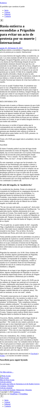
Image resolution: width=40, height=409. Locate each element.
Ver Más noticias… (6, 372)
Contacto (7, 16)
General (7, 12)
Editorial (7, 14)
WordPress (14, 394)
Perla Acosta (4, 378)
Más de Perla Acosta (7, 380)
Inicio (6, 10)
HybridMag (23, 394)
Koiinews (3, 3)
